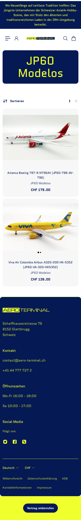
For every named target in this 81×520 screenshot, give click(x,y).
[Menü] (7, 38)
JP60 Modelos (40, 183)
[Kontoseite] (16, 38)
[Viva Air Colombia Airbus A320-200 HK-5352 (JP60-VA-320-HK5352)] (40, 227)
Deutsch (8, 468)
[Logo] (40, 38)
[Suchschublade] (65, 38)
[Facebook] (14, 442)
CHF (27, 468)
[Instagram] (5, 442)
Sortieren (17, 101)
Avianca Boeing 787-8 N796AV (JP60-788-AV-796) (40, 175)
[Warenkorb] (73, 38)
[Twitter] (24, 442)
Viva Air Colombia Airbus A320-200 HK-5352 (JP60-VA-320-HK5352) (40, 264)
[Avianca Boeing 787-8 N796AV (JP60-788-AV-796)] (40, 137)
